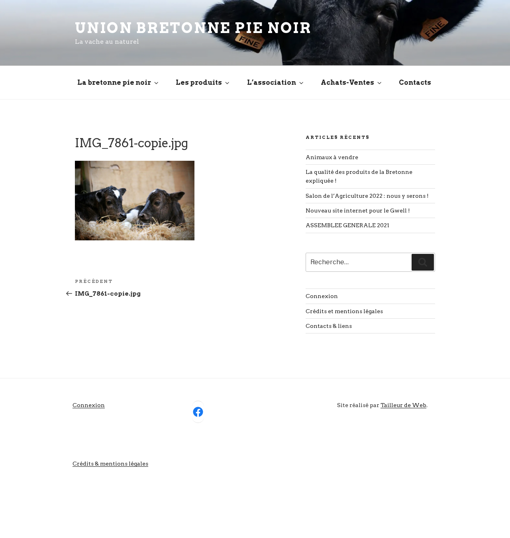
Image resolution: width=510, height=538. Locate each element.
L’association (271, 82)
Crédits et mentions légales (344, 311)
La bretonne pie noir (114, 82)
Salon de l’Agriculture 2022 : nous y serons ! (367, 196)
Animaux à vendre (332, 157)
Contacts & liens (329, 326)
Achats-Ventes (347, 82)
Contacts (415, 82)
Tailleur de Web (403, 405)
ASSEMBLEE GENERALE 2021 (347, 225)
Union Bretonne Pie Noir (193, 28)
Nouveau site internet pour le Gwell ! (358, 210)
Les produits (199, 82)
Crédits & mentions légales (110, 463)
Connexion (322, 296)
